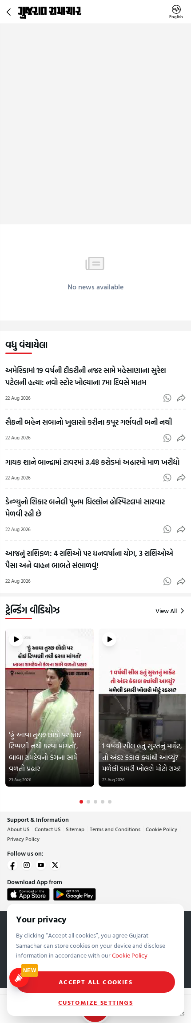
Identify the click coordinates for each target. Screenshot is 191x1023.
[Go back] (10, 12)
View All (166, 610)
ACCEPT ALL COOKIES (95, 981)
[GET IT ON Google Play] (74, 894)
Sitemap (75, 829)
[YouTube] (41, 865)
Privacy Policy (23, 839)
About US (18, 829)
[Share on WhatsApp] (167, 398)
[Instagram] (26, 865)
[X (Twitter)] (55, 865)
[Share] (181, 398)
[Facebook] (12, 865)
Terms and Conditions (115, 829)
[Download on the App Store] (28, 894)
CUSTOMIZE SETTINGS (95, 1002)
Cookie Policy (161, 829)
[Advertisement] (95, 124)
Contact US (47, 829)
